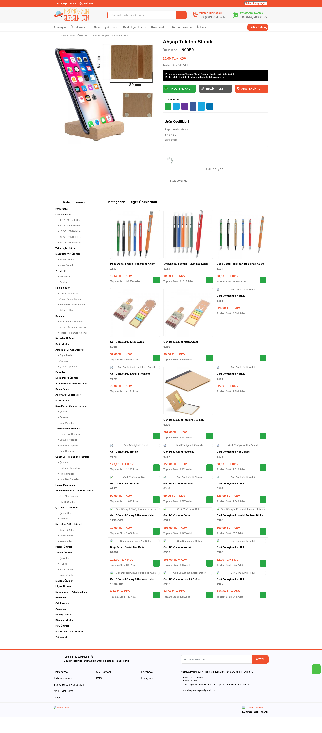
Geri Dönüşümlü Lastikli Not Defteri (131, 373)
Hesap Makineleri (65, 485)
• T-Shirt (61, 563)
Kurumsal (157, 27)
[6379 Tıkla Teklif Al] (209, 436)
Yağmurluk (61, 637)
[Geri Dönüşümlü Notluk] (241, 289)
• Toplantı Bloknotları (67, 468)
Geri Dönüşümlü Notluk (231, 295)
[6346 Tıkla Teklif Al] (209, 499)
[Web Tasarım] (255, 708)
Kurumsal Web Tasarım (255, 711)
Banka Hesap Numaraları (69, 684)
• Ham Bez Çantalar (67, 479)
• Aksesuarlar (63, 541)
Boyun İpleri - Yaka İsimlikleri (71, 592)
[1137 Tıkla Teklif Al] (156, 280)
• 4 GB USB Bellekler (67, 220)
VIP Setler (60, 270)
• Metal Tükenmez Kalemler (71, 327)
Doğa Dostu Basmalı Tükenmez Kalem (132, 263)
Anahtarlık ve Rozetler (67, 394)
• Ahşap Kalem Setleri (68, 299)
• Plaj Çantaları (64, 473)
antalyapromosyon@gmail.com (75, 3)
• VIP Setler (62, 276)
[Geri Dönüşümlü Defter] (188, 509)
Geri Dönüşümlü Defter (177, 515)
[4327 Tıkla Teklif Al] (263, 595)
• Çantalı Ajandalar (66, 366)
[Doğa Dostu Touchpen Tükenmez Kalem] (241, 234)
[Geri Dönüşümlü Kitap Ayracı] (135, 312)
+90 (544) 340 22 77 (253, 17)
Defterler (60, 372)
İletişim (201, 27)
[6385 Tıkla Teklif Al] (263, 358)
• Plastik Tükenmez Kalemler (71, 332)
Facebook (147, 672)
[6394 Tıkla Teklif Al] (263, 531)
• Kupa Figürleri (64, 530)
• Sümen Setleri (64, 259)
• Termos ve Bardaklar (68, 434)
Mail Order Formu (64, 691)
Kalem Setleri (62, 287)
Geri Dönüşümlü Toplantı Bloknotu (183, 419)
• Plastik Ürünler (65, 502)
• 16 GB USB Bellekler (68, 231)
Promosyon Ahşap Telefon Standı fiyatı (185, 74)
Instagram (147, 678)
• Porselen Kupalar (66, 445)
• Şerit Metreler (64, 423)
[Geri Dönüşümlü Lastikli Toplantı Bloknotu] (241, 509)
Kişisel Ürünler (63, 546)
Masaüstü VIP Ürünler (67, 253)
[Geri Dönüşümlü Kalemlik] (188, 445)
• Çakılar (61, 411)
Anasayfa (60, 27)
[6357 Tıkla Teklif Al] (209, 467)
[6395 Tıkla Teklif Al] (263, 563)
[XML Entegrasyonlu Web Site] (106, 708)
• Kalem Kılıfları (64, 310)
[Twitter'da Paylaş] (201, 106)
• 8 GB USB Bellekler (67, 225)
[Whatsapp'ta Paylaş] (168, 106)
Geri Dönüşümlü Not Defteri (233, 451)
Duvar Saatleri (63, 389)
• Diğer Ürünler (64, 575)
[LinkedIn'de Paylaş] (209, 106)
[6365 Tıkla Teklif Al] (263, 436)
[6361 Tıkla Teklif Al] (263, 499)
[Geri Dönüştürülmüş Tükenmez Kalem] (135, 509)
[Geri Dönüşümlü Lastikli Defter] (188, 573)
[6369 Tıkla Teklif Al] (209, 358)
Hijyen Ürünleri (63, 586)
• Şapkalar (62, 558)
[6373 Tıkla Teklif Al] (209, 531)
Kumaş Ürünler (63, 614)
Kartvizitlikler (62, 400)
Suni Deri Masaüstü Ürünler (71, 383)
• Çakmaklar (63, 513)
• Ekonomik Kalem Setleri (70, 304)
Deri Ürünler (62, 344)
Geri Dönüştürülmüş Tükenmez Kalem (132, 515)
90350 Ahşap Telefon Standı (111, 35)
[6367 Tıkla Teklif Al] (209, 595)
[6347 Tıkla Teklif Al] (156, 499)
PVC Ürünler (62, 625)
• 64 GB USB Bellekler (68, 242)
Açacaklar (61, 609)
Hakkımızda (61, 672)
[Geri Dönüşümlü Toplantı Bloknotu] (188, 390)
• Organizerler (64, 355)
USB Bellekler (63, 214)
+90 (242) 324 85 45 (212, 17)
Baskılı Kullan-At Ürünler (69, 631)
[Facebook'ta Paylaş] (193, 106)
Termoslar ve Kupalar (67, 428)
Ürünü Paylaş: (173, 99)
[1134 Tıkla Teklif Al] (263, 280)
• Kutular (61, 282)
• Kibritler (61, 518)
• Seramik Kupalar (66, 439)
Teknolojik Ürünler (65, 248)
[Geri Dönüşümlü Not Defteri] (241, 445)
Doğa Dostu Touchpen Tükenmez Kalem (240, 263)
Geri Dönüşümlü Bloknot (125, 483)
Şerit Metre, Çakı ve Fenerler (71, 406)
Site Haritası (103, 672)
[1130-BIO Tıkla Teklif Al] (156, 531)
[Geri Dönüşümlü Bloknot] (135, 477)
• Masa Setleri (64, 265)
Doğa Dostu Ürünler (74, 35)
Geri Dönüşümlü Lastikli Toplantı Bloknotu (242, 515)
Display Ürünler (64, 620)
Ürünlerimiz (78, 27)
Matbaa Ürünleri (64, 580)
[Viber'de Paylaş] (184, 106)
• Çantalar (62, 462)
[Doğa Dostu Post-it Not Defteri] (135, 541)
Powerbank (61, 208)
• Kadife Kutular (64, 535)
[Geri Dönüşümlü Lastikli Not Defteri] (135, 367)
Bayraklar (60, 597)
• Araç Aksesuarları (66, 496)
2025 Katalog (258, 27)
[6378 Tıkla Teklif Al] (156, 467)
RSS (99, 678)
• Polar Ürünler (64, 569)
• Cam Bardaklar (65, 451)
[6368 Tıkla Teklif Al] (156, 358)
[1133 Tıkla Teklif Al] (209, 280)
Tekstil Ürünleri (64, 552)
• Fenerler (62, 417)
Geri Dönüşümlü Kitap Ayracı (127, 341)
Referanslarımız (182, 27)
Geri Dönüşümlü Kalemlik (178, 451)
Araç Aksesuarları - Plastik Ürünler (74, 490)
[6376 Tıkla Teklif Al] (263, 467)
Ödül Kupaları (63, 603)
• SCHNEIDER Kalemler (69, 321)
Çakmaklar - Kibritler (66, 507)
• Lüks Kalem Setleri (67, 293)
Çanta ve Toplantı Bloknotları (72, 456)
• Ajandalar (62, 361)
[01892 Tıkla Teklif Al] (156, 563)
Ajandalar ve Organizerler (69, 349)
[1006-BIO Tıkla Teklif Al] (156, 595)
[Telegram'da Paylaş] (176, 106)
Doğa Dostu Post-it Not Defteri (128, 547)
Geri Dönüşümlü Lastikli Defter (181, 579)
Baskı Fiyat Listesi (134, 27)
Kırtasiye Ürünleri (65, 338)
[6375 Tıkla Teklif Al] (156, 436)
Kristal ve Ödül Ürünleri (68, 524)
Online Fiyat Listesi (106, 27)
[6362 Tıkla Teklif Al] (209, 563)
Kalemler (60, 316)
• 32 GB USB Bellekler (68, 237)
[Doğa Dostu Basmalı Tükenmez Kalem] (135, 234)
